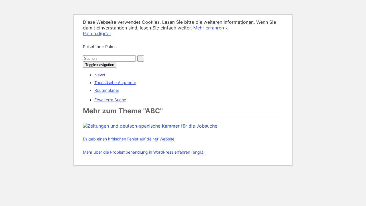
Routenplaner (106, 90)
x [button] (226, 28)
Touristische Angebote (115, 82)
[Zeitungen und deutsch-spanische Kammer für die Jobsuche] (150, 126)
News (99, 74)
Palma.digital (97, 33)
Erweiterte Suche (110, 99)
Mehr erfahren (208, 28)
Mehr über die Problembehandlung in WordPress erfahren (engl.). (143, 152)
